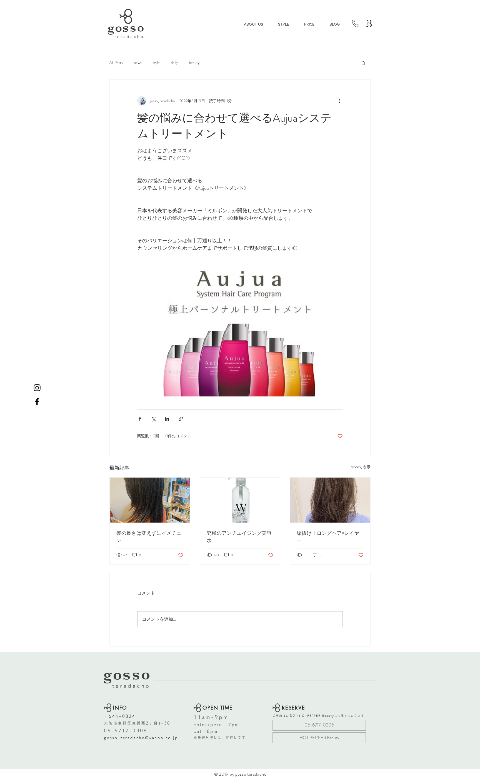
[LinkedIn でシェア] (167, 418)
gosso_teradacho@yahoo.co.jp (141, 738)
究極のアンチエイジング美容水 (239, 537)
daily (174, 62)
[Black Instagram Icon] (37, 387)
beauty (194, 62)
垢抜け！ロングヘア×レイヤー (328, 537)
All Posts (116, 62)
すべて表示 (361, 467)
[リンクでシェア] (180, 418)
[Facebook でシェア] (139, 418)
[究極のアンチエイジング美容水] (240, 500)
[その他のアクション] (339, 101)
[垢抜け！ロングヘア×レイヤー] (330, 500)
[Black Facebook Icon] (37, 401)
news (137, 62)
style (156, 62)
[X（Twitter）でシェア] (153, 418)
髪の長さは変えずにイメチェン (148, 537)
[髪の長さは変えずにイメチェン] (150, 500)
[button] (363, 63)
